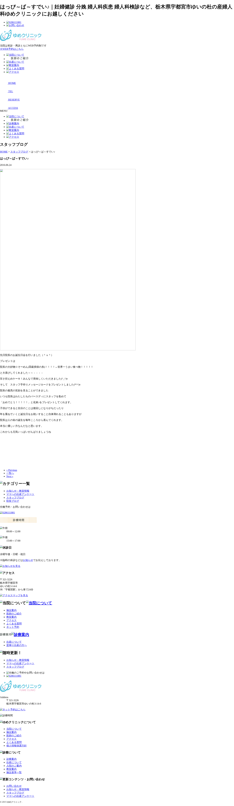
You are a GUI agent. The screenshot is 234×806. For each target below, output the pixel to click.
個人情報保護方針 (16, 745)
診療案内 (11, 759)
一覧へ (10, 473)
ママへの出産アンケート (20, 494)
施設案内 (11, 610)
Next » (9, 476)
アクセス (11, 620)
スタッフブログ (15, 497)
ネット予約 (12, 627)
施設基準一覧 (14, 772)
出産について (14, 641)
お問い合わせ (14, 786)
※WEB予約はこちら (12, 49)
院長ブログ (12, 501)
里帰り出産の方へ (16, 645)
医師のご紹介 (14, 613)
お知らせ (28, 560)
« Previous (11, 470)
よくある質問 (14, 623)
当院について (14, 728)
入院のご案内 (14, 765)
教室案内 (11, 617)
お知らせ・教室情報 (17, 491)
